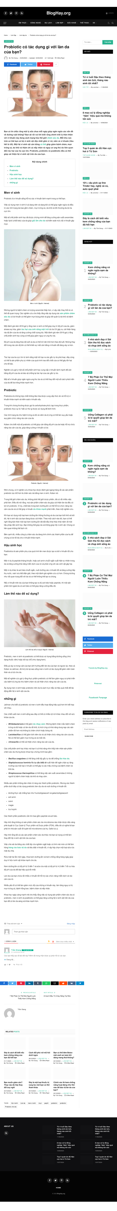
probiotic (63, 1103)
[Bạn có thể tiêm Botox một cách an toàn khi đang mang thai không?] (64, 1043)
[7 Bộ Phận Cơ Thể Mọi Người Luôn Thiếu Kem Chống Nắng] (98, 365)
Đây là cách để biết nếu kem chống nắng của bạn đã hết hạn (14, 1055)
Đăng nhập (70, 924)
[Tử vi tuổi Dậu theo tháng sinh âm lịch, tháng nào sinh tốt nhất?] (98, 65)
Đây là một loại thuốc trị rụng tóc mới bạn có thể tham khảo (39, 1085)
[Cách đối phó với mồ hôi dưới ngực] (40, 1043)
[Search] (112, 23)
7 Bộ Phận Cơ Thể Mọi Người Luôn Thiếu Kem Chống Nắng (100, 380)
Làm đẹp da (9, 41)
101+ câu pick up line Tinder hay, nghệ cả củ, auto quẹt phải (95, 186)
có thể (43, 144)
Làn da (23, 1103)
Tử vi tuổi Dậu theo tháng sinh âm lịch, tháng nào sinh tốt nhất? (97, 80)
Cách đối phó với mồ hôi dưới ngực (39, 1054)
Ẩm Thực (22, 23)
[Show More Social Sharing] (56, 64)
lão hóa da (64, 759)
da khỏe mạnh (40, 509)
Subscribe (89, 736)
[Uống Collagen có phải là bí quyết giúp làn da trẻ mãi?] (98, 402)
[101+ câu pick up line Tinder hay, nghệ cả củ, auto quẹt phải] (98, 171)
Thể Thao (84, 23)
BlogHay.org (61, 1193)
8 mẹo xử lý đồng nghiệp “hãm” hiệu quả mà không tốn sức (97, 116)
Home (58, 1188)
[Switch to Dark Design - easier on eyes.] (108, 23)
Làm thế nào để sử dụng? (21, 179)
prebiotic (54, 1103)
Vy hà (109, 349)
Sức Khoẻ (71, 23)
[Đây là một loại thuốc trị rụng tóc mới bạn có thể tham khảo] (40, 1073)
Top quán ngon (89, 143)
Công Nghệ (35, 23)
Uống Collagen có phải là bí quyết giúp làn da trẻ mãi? (100, 418)
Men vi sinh (15, 166)
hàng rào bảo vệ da (18, 848)
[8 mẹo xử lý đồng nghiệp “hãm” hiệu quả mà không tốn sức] (98, 100)
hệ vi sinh (14, 1103)
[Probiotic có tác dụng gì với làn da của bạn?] (39, 93)
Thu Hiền (102, 155)
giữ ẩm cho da (38, 221)
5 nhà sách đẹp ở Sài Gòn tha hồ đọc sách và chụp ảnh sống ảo (99, 342)
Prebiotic (14, 170)
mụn (40, 1103)
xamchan (96, 87)
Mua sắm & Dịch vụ (90, 334)
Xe (94, 23)
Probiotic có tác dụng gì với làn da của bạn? (100, 306)
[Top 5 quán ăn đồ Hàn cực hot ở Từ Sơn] (98, 136)
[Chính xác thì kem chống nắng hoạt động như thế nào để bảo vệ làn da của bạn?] (64, 1073)
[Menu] (4, 23)
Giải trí (86, 72)
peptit (46, 1103)
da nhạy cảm (39, 724)
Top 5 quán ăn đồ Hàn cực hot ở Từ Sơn (97, 150)
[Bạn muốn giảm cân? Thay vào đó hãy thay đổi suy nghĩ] (15, 1073)
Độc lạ (86, 108)
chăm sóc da (53, 138)
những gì (14, 183)
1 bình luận (50, 58)
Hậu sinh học (16, 174)
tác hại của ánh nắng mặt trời (35, 329)
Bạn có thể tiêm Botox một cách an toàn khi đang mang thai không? (63, 1055)
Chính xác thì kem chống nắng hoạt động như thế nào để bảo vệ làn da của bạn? (64, 1086)
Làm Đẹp (59, 23)
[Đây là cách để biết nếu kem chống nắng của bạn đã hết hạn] (15, 1043)
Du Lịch (48, 23)
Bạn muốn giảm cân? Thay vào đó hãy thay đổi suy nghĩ (13, 1085)
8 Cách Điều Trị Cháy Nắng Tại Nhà (57, 996)
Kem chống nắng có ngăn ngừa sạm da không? (99, 270)
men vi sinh (32, 1103)
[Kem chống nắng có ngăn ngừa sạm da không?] (98, 255)
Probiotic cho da (10, 1107)
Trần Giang (14, 58)
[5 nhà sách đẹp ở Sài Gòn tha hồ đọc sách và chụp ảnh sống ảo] (98, 327)
